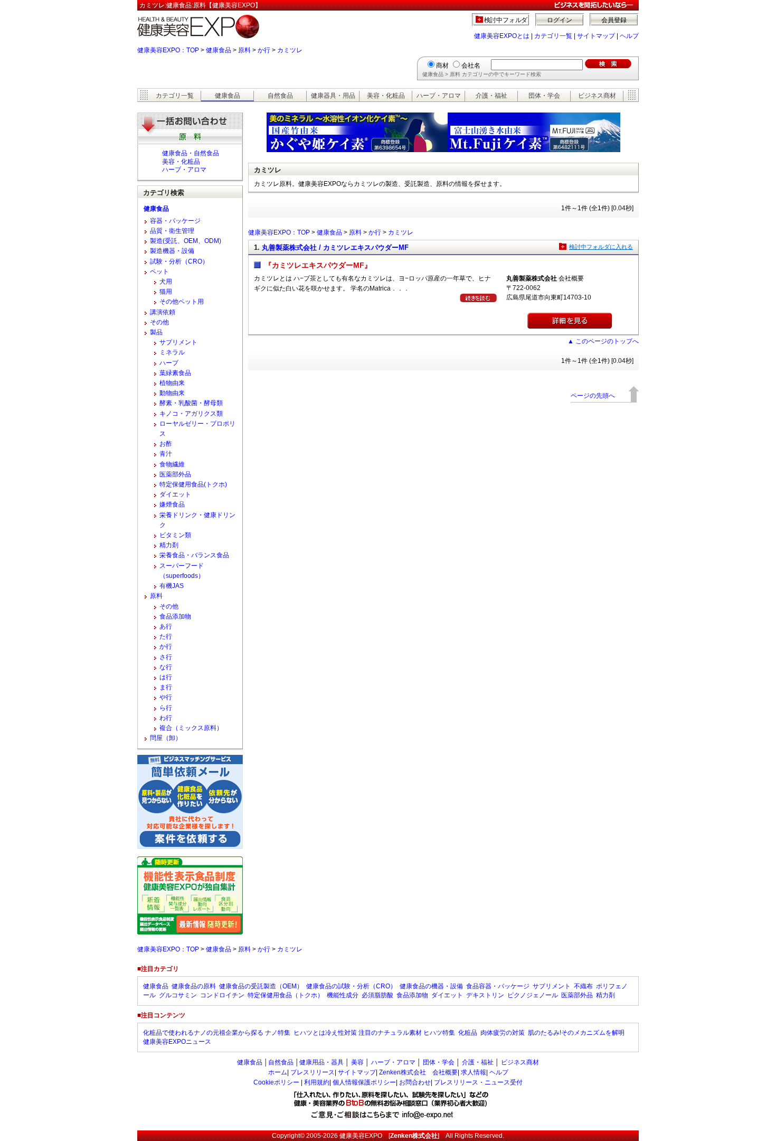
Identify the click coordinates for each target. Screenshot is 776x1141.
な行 (165, 667)
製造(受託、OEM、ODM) (185, 241)
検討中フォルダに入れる (601, 247)
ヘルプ (629, 36)
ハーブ (168, 363)
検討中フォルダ (506, 20)
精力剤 (168, 545)
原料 (244, 50)
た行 (165, 636)
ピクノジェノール (532, 995)
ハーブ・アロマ (439, 95)
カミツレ (289, 50)
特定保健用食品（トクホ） (286, 995)
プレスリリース (312, 1072)
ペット (159, 271)
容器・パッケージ (175, 221)
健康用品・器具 (321, 1062)
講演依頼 (162, 312)
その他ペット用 (181, 301)
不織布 (583, 986)
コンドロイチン (222, 995)
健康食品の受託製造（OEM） (261, 986)
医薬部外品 (175, 474)
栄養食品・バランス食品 (194, 555)
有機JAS (171, 586)
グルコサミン (178, 995)
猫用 (165, 291)
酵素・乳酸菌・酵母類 (191, 403)
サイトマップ (596, 36)
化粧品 (467, 1032)
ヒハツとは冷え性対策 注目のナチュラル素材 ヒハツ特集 (374, 1032)
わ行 (165, 718)
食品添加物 (175, 616)
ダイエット (175, 494)
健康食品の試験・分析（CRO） (351, 986)
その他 (159, 322)
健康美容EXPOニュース (177, 1041)
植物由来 (172, 383)
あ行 (165, 626)
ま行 (165, 687)
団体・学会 (544, 95)
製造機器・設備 (172, 251)
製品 (156, 332)
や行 (165, 697)
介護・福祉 (491, 95)
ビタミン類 (175, 535)
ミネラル (172, 352)
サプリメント (178, 342)
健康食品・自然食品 (190, 153)
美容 (357, 1062)
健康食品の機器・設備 (431, 986)
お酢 (165, 443)
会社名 (470, 65)
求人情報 (473, 1072)
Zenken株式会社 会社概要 (418, 1072)
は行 (165, 677)
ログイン (559, 20)
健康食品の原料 (194, 986)
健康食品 (218, 50)
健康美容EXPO (360, 1135)
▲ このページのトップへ (603, 341)
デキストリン (485, 995)
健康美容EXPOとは (501, 36)
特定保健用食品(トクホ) (193, 484)
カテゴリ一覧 (553, 36)
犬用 (165, 281)
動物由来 (172, 393)
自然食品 (280, 95)
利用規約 (316, 1082)
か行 (264, 50)
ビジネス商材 (597, 95)
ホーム (277, 1072)
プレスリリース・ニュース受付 (478, 1082)
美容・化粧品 (386, 95)
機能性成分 (342, 995)
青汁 (165, 453)
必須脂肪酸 (377, 995)
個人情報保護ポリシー (364, 1082)
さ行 (165, 657)
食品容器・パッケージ (497, 986)
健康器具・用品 (333, 95)
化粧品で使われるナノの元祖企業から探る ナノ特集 (216, 1032)
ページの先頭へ (593, 395)
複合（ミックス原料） (191, 728)
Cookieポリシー (276, 1082)
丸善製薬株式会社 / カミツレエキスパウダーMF (335, 247)
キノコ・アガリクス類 (191, 413)
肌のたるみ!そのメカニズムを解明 (576, 1032)
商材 (442, 65)
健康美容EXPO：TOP (168, 50)
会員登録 (614, 20)
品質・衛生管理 (172, 231)
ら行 (165, 708)
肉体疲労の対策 (502, 1032)
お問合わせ (415, 1082)
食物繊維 (172, 464)
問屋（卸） (166, 738)
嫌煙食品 (172, 504)
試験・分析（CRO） (179, 261)
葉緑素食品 (175, 373)
